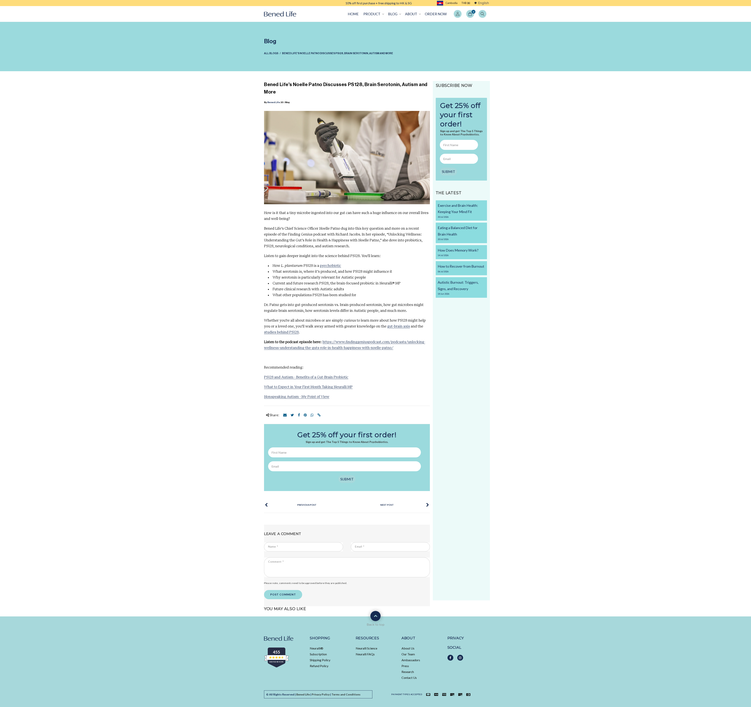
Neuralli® (316, 648)
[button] (373, 14)
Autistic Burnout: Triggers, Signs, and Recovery (458, 287)
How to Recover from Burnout (461, 268)
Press (405, 666)
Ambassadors (411, 660)
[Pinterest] (305, 415)
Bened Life (273, 102)
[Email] (285, 415)
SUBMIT (347, 479)
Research (408, 672)
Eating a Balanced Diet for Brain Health (458, 233)
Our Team (408, 654)
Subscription (318, 654)
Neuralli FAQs (365, 654)
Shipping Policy (320, 660)
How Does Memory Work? (458, 252)
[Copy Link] (319, 415)
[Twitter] (292, 415)
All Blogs (271, 53)
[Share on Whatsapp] (312, 415)
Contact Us (409, 677)
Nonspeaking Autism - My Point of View (296, 397)
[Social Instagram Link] (460, 658)
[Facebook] (299, 415)
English (483, 3)
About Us (408, 648)
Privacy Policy (321, 694)
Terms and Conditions (345, 694)
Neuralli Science (366, 648)
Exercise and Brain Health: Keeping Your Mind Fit (458, 210)
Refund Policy (319, 666)
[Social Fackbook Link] (450, 658)
